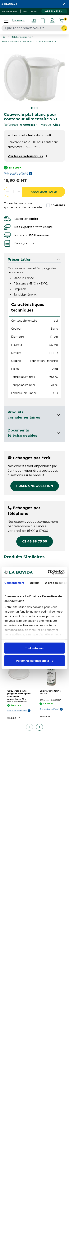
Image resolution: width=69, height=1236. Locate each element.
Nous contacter (30, 11)
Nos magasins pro (10, 11)
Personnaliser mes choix (32, 660)
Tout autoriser (34, 648)
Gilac (56, 124)
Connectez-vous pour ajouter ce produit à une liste (23, 205)
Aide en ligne (52, 11)
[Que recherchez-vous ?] (64, 28)
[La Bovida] (18, 20)
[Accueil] (4, 37)
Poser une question (34, 486)
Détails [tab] (34, 582)
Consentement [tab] (14, 582)
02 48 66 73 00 (34, 541)
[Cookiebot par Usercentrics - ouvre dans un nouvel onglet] (49, 572)
